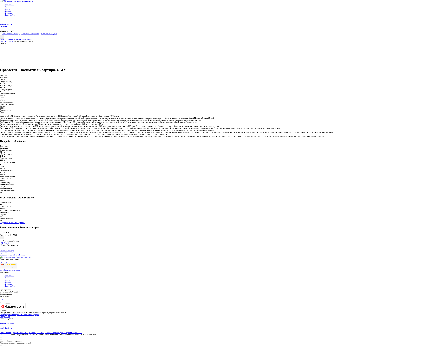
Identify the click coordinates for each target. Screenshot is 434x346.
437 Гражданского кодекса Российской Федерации (19, 315)
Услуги (7, 7)
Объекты (10, 41)
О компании (9, 5)
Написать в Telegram (49, 34)
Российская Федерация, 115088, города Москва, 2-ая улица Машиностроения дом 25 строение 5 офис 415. (41, 333)
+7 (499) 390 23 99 (7, 323)
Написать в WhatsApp (30, 34)
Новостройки (10, 15)
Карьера (8, 11)
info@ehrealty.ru (6, 328)
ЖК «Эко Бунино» (7, 243)
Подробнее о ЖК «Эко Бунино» (12, 223)
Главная (3, 41)
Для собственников (7, 39)
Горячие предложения (23, 39)
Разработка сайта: (10, 270)
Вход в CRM (5, 317)
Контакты (8, 13)
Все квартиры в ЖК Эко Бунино (12, 255)
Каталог (8, 9)
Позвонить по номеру (11, 34)
